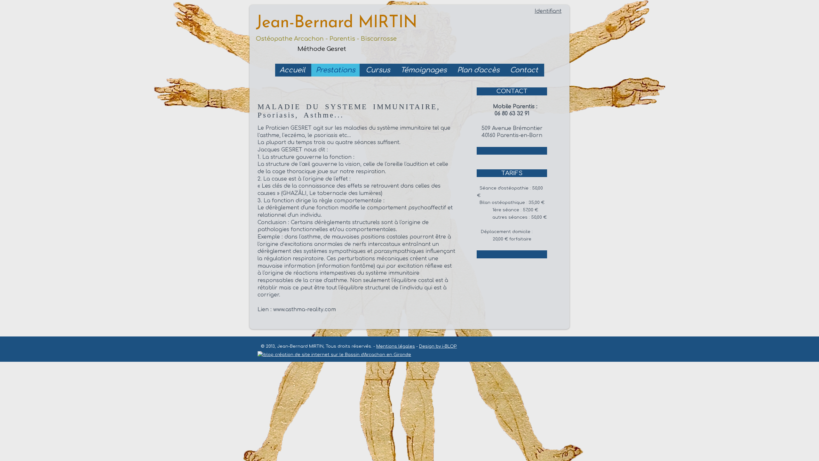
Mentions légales (395, 346)
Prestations (335, 70)
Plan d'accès (478, 70)
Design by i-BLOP (438, 346)
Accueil (292, 70)
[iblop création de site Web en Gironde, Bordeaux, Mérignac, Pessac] (334, 353)
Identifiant (548, 11)
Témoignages (424, 70)
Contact (524, 70)
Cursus (378, 70)
